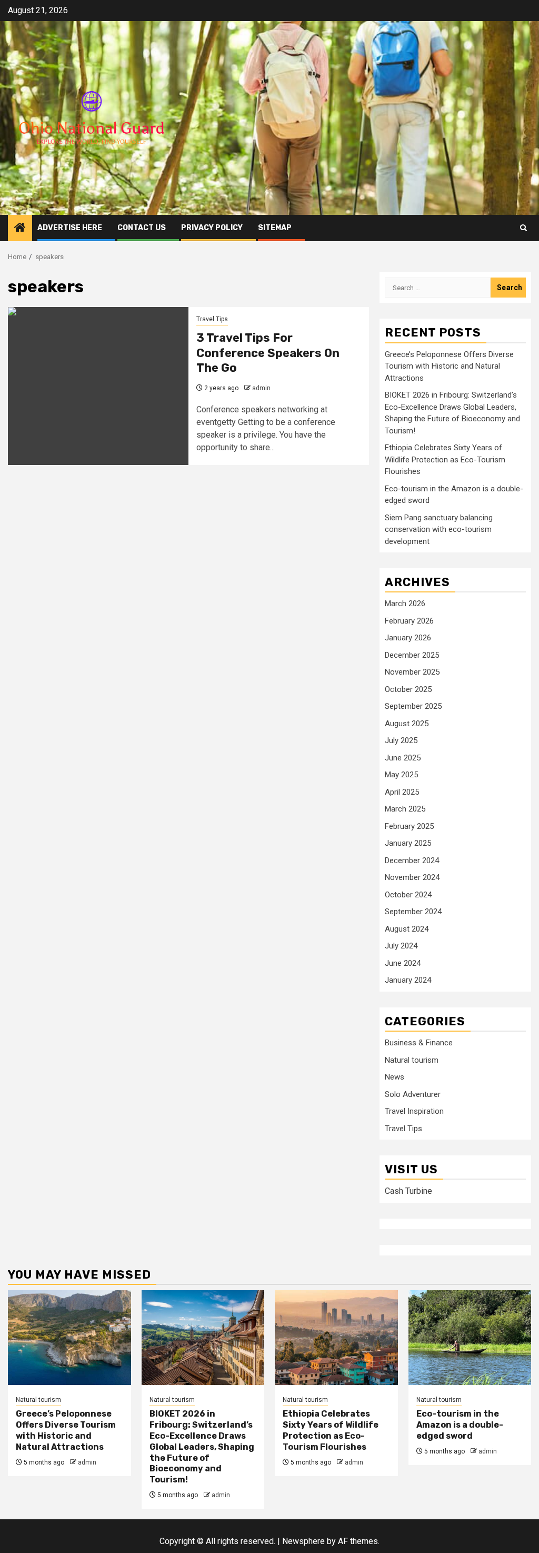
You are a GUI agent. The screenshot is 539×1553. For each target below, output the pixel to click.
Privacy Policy (212, 227)
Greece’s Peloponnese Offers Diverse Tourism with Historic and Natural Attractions (449, 366)
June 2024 (403, 963)
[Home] (20, 228)
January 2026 (408, 637)
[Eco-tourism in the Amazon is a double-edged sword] (470, 1337)
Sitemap (275, 227)
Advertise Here (69, 227)
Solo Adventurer (413, 1094)
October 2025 (408, 689)
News (394, 1077)
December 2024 (412, 860)
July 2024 (401, 946)
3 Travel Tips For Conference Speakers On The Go (268, 353)
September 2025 (413, 706)
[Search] (523, 227)
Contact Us (141, 227)
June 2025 (403, 758)
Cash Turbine (408, 1191)
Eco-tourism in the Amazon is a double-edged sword (459, 1425)
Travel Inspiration (414, 1111)
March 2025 (405, 809)
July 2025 (401, 740)
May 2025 (401, 774)
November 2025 (412, 672)
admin (261, 388)
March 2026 (405, 603)
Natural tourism (411, 1060)
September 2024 (413, 911)
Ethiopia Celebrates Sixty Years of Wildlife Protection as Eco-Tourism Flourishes (445, 459)
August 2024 (406, 929)
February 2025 (409, 826)
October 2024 (408, 894)
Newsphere (303, 1541)
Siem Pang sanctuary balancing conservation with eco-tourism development (439, 529)
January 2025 (408, 843)
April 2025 (402, 792)
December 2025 (412, 655)
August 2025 (406, 723)
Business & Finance (419, 1042)
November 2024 (412, 877)
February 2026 (409, 621)
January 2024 (408, 980)
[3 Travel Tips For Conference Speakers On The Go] (98, 386)
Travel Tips (212, 319)
